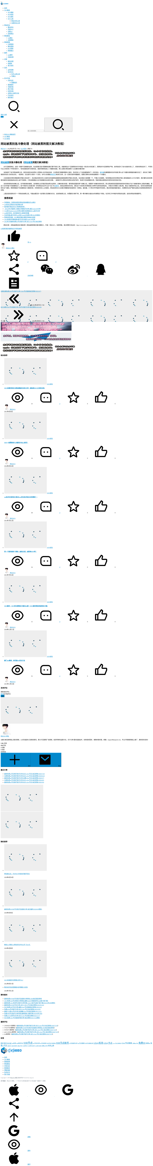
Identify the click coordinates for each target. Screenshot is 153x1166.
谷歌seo (10, 31)
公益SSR (9, 1045)
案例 (5, 53)
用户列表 (10, 89)
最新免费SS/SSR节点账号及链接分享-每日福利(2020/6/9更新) (23, 909)
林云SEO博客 (14, 1077)
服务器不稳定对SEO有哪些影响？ (14, 206)
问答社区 (10, 80)
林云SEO (3, 148)
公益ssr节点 (19, 1045)
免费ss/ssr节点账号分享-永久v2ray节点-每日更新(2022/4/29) (22, 1009)
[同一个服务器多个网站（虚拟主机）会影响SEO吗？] (25, 547)
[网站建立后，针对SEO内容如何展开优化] (25, 870)
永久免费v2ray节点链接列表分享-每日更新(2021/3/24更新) (22, 1018)
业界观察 (10, 70)
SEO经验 (10, 14)
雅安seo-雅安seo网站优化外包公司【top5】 (17, 944)
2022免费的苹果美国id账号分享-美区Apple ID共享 (19, 219)
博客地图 (7, 1070)
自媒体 (10, 63)
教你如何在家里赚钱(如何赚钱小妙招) (16, 987)
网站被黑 (5, 162)
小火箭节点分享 (31, 1045)
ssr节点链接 (81, 1043)
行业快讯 (10, 95)
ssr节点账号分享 (73, 1043)
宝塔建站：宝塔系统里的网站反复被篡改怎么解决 (19, 202)
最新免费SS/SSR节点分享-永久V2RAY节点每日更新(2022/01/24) (24, 1005)
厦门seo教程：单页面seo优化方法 (14, 660)
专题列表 (10, 87)
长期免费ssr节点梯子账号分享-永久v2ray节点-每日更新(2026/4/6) (24, 780)
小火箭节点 (25, 1045)
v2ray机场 (98, 1043)
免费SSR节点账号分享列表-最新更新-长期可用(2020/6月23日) (23, 1013)
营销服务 (10, 84)
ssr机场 (14, 1043)
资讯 (5, 67)
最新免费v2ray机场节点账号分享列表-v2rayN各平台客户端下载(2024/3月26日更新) (29, 1003)
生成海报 (30, 275)
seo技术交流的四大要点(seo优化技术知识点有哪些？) (20, 497)
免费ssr (148, 1043)
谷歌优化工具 (15, 23)
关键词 (57, 186)
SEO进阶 (10, 16)
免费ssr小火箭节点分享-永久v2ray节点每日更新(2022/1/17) (22, 1015)
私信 (59, 766)
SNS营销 (10, 48)
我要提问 (14, 82)
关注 (29, 766)
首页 (5, 8)
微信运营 (10, 61)
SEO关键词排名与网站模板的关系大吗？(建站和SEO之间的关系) (24, 388)
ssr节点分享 (36, 1043)
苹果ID (13, 76)
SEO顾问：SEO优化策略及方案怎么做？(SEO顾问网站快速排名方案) (26, 606)
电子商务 (10, 65)
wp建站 (10, 38)
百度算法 (10, 33)
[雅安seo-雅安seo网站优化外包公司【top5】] (25, 941)
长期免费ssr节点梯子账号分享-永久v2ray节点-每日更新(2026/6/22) (24, 776)
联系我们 (10, 97)
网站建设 (7, 36)
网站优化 (7, 25)
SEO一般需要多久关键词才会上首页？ (16, 442)
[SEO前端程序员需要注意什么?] (25, 976)
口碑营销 (10, 44)
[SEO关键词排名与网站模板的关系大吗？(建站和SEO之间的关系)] (25, 384)
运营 (5, 59)
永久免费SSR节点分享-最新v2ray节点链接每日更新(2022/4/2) (23, 1007)
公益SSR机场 (14, 1045)
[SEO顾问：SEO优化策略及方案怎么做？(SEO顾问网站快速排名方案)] (25, 602)
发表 (2, 696)
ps (1, 228)
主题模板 (10, 40)
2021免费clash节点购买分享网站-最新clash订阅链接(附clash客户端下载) (26, 1001)
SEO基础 (10, 12)
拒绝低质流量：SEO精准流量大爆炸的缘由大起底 (19, 217)
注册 (5, 114)
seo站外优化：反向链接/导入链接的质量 (16, 213)
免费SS (142, 1043)
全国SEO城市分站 (13, 93)
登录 (2, 114)
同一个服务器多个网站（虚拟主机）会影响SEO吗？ (20, 551)
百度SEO (10, 29)
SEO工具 (10, 19)
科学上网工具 (15, 74)
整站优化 (10, 27)
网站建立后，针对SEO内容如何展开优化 (17, 874)
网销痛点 (10, 50)
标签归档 (10, 91)
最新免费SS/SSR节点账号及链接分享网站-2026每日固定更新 (23, 998)
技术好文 (10, 72)
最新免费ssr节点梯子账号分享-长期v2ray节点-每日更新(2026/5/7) (24, 778)
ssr (10, 1043)
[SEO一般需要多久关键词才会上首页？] (25, 438)
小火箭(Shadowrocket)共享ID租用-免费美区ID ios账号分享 (22, 211)
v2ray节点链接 (126, 1043)
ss (8, 1043)
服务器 (102, 172)
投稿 (2, 117)
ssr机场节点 (19, 1043)
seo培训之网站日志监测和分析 (13, 204)
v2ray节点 (108, 1043)
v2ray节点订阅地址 (117, 1043)
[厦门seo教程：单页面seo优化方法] (25, 656)
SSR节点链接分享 (89, 1043)
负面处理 (10, 57)
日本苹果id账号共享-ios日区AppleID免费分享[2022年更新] (22, 215)
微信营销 (10, 46)
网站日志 (53, 174)
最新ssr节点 (45, 1045)
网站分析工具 (15, 21)
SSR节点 (28, 1043)
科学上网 (51, 1046)
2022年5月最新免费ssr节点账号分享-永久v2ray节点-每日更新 (23, 221)
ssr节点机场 (43, 1043)
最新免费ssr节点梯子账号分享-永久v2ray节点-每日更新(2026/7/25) (24, 774)
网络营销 (7, 42)
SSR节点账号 (62, 1043)
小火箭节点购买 (38, 1045)
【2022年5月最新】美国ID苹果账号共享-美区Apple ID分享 (22, 209)
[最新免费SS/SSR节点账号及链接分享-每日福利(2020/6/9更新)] (25, 906)
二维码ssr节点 (135, 1043)
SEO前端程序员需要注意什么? (13, 980)
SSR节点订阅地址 (51, 1043)
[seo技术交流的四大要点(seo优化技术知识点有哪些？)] (25, 493)
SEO (5, 1043)
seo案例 (10, 55)
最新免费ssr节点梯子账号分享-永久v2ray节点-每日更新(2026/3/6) (24, 782)
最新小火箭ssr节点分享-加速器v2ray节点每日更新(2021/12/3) (22, 1011)
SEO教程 (7, 10)
